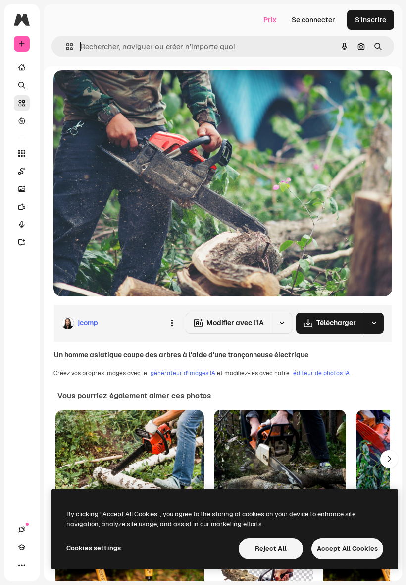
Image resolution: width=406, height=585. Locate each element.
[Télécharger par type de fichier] (374, 323)
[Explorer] (22, 121)
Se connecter (313, 19)
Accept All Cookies (347, 548)
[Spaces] (22, 171)
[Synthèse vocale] (22, 225)
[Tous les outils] (22, 153)
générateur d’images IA (183, 373)
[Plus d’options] (172, 323)
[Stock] (22, 103)
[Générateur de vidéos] (22, 207)
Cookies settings (93, 548)
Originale (119, 89)
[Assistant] (22, 242)
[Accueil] (22, 67)
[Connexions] (22, 529)
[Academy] (22, 547)
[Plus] (22, 565)
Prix (270, 19)
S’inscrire (370, 19)
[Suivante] (389, 459)
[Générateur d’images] (22, 189)
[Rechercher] (22, 85)
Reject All (271, 548)
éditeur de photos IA (321, 373)
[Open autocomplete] (65, 46)
